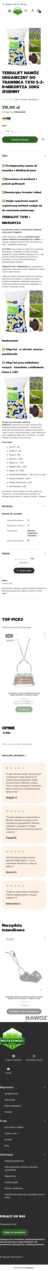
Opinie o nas (11, 1133)
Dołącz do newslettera (14, 1232)
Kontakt (8, 1112)
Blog (7, 1145)
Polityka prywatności (14, 1161)
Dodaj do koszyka (20, 139)
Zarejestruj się (11, 1093)
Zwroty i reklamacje (14, 1188)
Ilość (4, 125)
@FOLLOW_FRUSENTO (13, 755)
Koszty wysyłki (11, 1182)
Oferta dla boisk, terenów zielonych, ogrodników (21, 1168)
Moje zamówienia (13, 1105)
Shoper (18, 1257)
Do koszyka (24, 709)
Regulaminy (10, 1176)
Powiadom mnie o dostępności (24, 1011)
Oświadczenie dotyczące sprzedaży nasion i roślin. (25, 1196)
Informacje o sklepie (14, 1127)
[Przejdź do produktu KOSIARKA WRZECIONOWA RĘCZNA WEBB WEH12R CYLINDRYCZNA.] (24, 661)
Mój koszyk (10, 1099)
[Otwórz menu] (9, 11)
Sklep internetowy (23, 1268)
